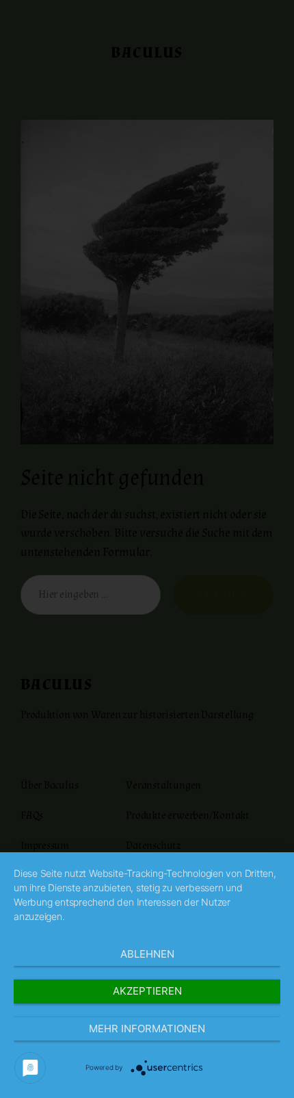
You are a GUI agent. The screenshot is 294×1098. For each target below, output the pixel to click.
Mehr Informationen (147, 1028)
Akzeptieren (147, 990)
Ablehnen (147, 953)
